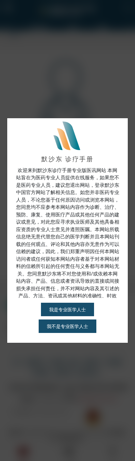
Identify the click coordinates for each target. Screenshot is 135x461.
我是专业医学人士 (67, 309)
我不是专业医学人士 (67, 326)
